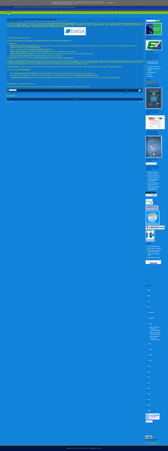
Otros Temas (59, 12)
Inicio (8, 12)
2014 (149, 377)
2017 (149, 306)
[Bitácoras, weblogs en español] (149, 421)
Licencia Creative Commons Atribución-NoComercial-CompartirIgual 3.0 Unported (153, 442)
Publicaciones (151, 72)
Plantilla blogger (92, 448)
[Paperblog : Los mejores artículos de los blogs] (149, 204)
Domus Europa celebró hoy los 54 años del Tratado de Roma (153, 188)
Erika (59, 21)
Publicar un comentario (75, 99)
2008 (149, 410)
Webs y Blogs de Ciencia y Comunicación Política (154, 251)
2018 (149, 301)
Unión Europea (17, 12)
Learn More (109, 2)
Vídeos (149, 74)
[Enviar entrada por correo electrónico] (139, 90)
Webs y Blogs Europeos (154, 246)
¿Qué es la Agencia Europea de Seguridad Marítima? (155, 329)
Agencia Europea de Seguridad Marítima (40, 21)
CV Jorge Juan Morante (154, 66)
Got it (115, 2)
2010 (149, 399)
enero (150, 360)
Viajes (51, 12)
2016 (149, 366)
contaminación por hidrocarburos (52, 21)
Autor (67, 12)
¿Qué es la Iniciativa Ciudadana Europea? (153, 172)
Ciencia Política (28, 12)
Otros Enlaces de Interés (154, 257)
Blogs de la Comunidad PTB (154, 254)
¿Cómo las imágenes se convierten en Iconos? (154, 176)
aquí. (34, 83)
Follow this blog (153, 262)
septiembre (151, 318)
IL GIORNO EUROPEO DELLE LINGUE (153, 180)
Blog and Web (99, 448)
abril (150, 343)
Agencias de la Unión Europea (32, 23)
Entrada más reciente (10, 101)
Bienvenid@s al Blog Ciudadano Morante (153, 62)
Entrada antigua (141, 101)
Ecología (38, 12)
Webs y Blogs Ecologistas (154, 248)
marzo (150, 349)
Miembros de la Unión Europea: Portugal (154, 333)
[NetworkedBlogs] (153, 261)
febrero (150, 355)
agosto (150, 323)
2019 (149, 295)
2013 (149, 382)
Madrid (45, 12)
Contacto (150, 76)
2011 (149, 394)
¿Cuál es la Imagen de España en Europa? (153, 183)
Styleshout (87, 448)
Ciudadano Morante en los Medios (154, 69)
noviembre (151, 312)
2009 (149, 405)
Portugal (27, 37)
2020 (149, 290)
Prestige (61, 21)
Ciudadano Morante (76, 448)
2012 (149, 388)
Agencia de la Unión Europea (28, 21)
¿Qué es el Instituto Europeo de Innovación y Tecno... (155, 338)
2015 (149, 371)
